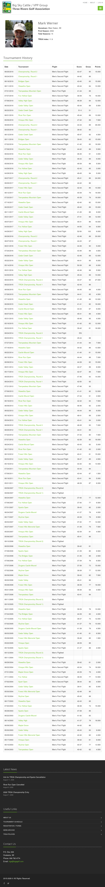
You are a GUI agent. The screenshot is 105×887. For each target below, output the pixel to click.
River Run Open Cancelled (13, 784)
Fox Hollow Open (25, 95)
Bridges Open (23, 81)
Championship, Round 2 (27, 71)
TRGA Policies (9, 834)
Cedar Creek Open (25, 110)
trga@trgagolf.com (16, 861)
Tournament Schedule (12, 822)
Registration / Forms (12, 826)
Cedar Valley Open (25, 105)
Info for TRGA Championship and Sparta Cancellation (24, 777)
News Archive (9, 830)
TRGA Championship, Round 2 (30, 279)
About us (7, 817)
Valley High (22, 720)
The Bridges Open (25, 555)
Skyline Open (23, 517)
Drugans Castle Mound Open (29, 628)
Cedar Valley (23, 580)
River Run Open (24, 115)
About (92, 2)
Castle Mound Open (26, 212)
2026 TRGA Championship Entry (16, 792)
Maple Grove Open (25, 672)
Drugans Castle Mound (27, 512)
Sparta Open (23, 507)
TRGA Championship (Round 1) (30, 493)
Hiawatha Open (24, 86)
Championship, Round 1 (27, 76)
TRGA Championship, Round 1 (30, 284)
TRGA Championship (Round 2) (30, 488)
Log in (100, 2)
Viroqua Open (23, 643)
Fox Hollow (22, 677)
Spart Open (22, 681)
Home (85, 2)
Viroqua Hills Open (25, 120)
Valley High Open (25, 100)
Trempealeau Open (25, 536)
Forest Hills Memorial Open (29, 526)
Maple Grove (23, 575)
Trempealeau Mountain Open (29, 91)
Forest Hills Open (25, 187)
